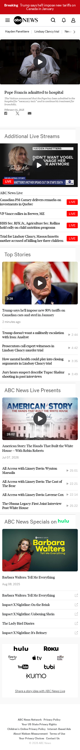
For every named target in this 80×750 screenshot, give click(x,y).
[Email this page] (29, 113)
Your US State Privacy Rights (39, 724)
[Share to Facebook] (5, 113)
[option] (19, 32)
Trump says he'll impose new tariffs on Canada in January (40, 7)
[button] (8, 20)
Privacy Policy (52, 719)
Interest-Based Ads (59, 729)
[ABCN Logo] (26, 20)
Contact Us (53, 738)
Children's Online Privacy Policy (26, 729)
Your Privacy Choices (31, 738)
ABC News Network (30, 719)
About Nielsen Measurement (30, 734)
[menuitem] (17, 31)
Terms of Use (57, 734)
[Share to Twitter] (17, 113)
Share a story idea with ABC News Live (40, 691)
